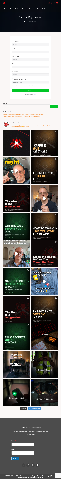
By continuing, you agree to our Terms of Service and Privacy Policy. (25, 85)
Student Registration (32, 21)
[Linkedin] (33, 465)
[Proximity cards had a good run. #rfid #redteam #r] (16, 392)
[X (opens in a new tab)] (49, 3)
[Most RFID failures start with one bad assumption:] (44, 253)
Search (5, 103)
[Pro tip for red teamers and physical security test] (44, 281)
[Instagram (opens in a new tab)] (51, 3)
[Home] (24, 21)
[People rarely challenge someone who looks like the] (44, 226)
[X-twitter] (23, 465)
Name (13, 441)
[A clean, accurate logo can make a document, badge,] (44, 198)
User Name (15, 56)
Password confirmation (19, 79)
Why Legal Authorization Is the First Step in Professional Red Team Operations (21, 116)
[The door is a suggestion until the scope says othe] (16, 309)
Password (15, 71)
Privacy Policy (38, 477)
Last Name (15, 49)
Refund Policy (28, 477)
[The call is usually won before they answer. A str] (16, 226)
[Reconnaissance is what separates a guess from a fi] (44, 170)
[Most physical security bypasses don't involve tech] (44, 364)
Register (30, 90)
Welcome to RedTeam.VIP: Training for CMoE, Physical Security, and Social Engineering (23, 114)
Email (13, 449)
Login (35, 94)
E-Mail (14, 64)
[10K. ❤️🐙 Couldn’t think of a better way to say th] (16, 143)
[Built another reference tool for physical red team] (44, 336)
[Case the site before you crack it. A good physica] (16, 281)
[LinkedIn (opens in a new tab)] (54, 3)
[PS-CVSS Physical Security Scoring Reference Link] (16, 364)
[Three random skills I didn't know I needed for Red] (16, 253)
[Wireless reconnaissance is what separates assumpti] (44, 143)
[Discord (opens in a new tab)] (57, 3)
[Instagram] (28, 465)
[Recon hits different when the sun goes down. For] (16, 170)
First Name (15, 41)
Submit (15, 458)
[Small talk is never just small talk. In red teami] (16, 336)
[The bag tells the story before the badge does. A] (44, 309)
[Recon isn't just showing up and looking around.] (44, 392)
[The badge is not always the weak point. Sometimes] (16, 198)
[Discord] (37, 465)
